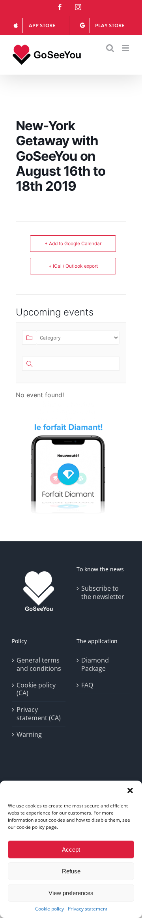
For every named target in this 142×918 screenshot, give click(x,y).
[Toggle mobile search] (110, 48)
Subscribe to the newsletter (102, 592)
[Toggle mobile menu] (126, 48)
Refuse (71, 871)
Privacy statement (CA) (39, 714)
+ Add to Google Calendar (73, 243)
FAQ (87, 685)
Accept (71, 849)
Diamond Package (95, 664)
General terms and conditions (39, 664)
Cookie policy (49, 909)
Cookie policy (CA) (36, 689)
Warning (29, 734)
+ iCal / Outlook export (73, 266)
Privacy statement (87, 909)
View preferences (71, 893)
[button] (130, 790)
